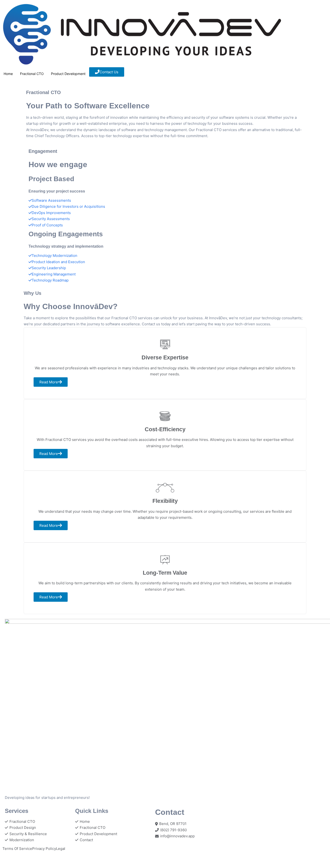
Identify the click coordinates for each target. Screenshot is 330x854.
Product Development (68, 74)
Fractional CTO (32, 74)
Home (8, 74)
